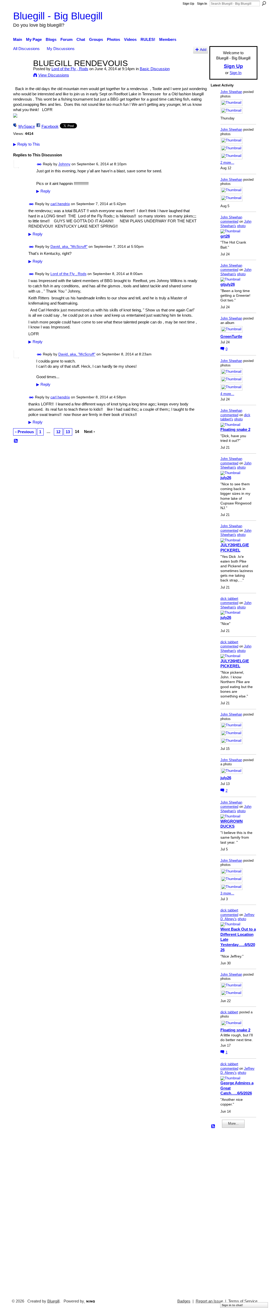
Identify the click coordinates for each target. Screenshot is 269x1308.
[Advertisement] (226, 1211)
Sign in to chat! (232, 1305)
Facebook (50, 126)
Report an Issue (209, 1301)
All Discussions (26, 48)
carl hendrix (60, 204)
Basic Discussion (155, 69)
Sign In (202, 4)
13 (68, 432)
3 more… (227, 893)
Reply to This (26, 144)
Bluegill (53, 1301)
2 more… (227, 162)
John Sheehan (231, 92)
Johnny (64, 164)
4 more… (227, 394)
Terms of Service (242, 1301)
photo (241, 226)
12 (58, 432)
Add (203, 50)
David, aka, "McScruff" (68, 247)
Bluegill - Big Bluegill (57, 15)
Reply (43, 191)
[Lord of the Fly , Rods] (21, 73)
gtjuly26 (227, 284)
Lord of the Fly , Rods (69, 69)
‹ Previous (24, 432)
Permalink (39, 164)
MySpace (26, 126)
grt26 (225, 236)
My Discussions (61, 48)
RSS (16, 441)
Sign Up (188, 4)
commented (229, 221)
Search (264, 3)
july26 (225, 477)
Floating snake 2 (235, 429)
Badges (183, 1301)
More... (233, 1123)
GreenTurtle (231, 336)
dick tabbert (229, 599)
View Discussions (53, 75)
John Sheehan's (235, 223)
